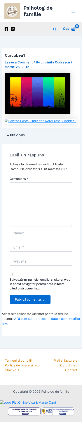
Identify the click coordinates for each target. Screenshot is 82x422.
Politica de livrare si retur (22, 365)
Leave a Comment (19, 62)
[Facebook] (6, 29)
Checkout (12, 370)
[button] (55, 28)
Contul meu (68, 365)
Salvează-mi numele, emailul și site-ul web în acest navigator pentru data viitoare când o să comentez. (40, 284)
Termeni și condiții (18, 360)
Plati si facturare (65, 360)
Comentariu (19, 178)
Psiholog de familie (38, 11)
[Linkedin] (13, 29)
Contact (71, 370)
